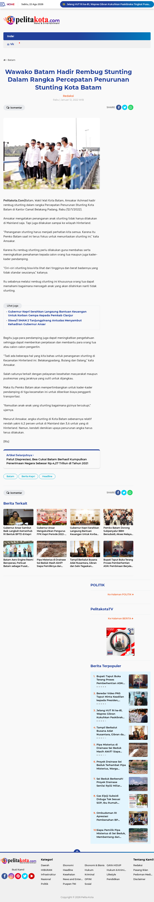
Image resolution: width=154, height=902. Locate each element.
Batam (10, 476)
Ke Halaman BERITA (120, 618)
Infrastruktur (48, 874)
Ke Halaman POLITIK (120, 594)
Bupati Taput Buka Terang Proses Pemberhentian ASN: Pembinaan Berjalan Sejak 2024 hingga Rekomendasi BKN (110, 680)
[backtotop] (77, 852)
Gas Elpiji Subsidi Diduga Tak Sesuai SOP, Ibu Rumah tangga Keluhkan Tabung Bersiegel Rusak (108, 799)
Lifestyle (111, 874)
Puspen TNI (69, 883)
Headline (47, 476)
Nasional (46, 879)
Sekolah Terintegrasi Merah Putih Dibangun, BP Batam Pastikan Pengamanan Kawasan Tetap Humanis (109, 4)
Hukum (89, 870)
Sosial (88, 883)
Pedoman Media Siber (143, 874)
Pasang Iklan (140, 870)
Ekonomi (68, 865)
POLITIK (98, 585)
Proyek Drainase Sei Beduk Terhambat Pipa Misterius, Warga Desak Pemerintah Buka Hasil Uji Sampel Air (111, 765)
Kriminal (89, 874)
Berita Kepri (28, 476)
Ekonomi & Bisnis (94, 865)
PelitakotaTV (102, 609)
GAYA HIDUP (114, 865)
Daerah (45, 865)
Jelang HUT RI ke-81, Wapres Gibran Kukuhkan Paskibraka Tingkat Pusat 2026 (110, 714)
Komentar (16, 107)
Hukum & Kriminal (117, 870)
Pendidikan (113, 879)
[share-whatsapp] (130, 107)
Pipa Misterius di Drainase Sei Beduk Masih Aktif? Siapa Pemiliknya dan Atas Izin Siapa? (110, 748)
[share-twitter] (124, 107)
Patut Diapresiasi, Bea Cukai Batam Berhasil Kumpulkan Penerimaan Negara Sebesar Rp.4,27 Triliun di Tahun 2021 (47, 461)
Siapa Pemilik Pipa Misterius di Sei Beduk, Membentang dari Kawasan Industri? (111, 833)
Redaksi (137, 865)
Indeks (12, 36)
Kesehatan (69, 874)
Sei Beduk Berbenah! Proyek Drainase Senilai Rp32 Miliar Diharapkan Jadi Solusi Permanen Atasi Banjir (111, 782)
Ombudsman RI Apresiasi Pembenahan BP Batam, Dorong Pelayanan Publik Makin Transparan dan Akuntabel (111, 816)
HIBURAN (46, 870)
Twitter (26, 880)
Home (10, 4)
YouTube (34, 880)
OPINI (88, 879)
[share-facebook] (118, 107)
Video (14, 44)
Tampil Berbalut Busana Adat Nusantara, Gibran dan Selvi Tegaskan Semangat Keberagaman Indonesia (111, 731)
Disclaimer (139, 879)
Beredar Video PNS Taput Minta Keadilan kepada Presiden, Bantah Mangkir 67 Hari (110, 697)
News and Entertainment (74, 879)
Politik (44, 883)
